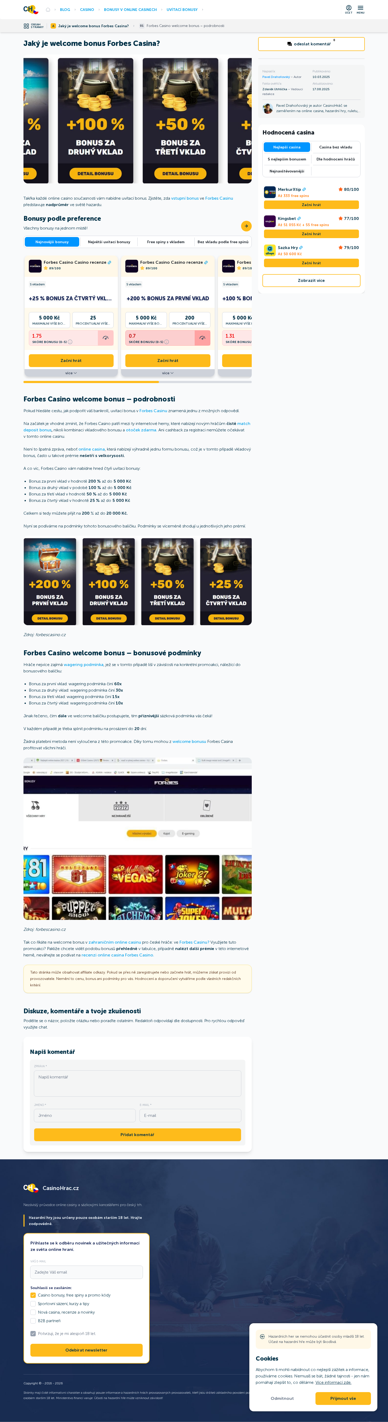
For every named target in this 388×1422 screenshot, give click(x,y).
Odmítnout (282, 1398)
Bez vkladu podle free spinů (223, 242)
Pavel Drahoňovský (276, 77)
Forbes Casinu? (194, 942)
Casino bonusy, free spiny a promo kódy (74, 1295)
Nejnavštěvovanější (287, 171)
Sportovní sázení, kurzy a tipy (63, 1304)
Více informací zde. (333, 1382)
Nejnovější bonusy (52, 242)
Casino (87, 9)
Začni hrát (71, 360)
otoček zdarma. (142, 430)
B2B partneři (49, 1321)
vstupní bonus (185, 198)
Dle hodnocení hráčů (336, 159)
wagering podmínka (83, 664)
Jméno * (40, 1104)
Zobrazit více (311, 280)
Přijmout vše (343, 1398)
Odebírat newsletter (86, 1350)
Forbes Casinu (219, 198)
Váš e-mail (38, 1261)
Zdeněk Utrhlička (275, 89)
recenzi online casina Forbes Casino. (118, 955)
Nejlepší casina (287, 147)
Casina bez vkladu (335, 147)
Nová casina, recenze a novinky (66, 1312)
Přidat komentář (137, 1134)
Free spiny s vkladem (166, 242)
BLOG (65, 9)
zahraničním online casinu (115, 942)
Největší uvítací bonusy (109, 242)
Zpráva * (40, 1066)
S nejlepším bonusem (287, 159)
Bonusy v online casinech (130, 9)
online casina (91, 449)
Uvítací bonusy (182, 9)
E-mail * (145, 1104)
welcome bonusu (189, 741)
